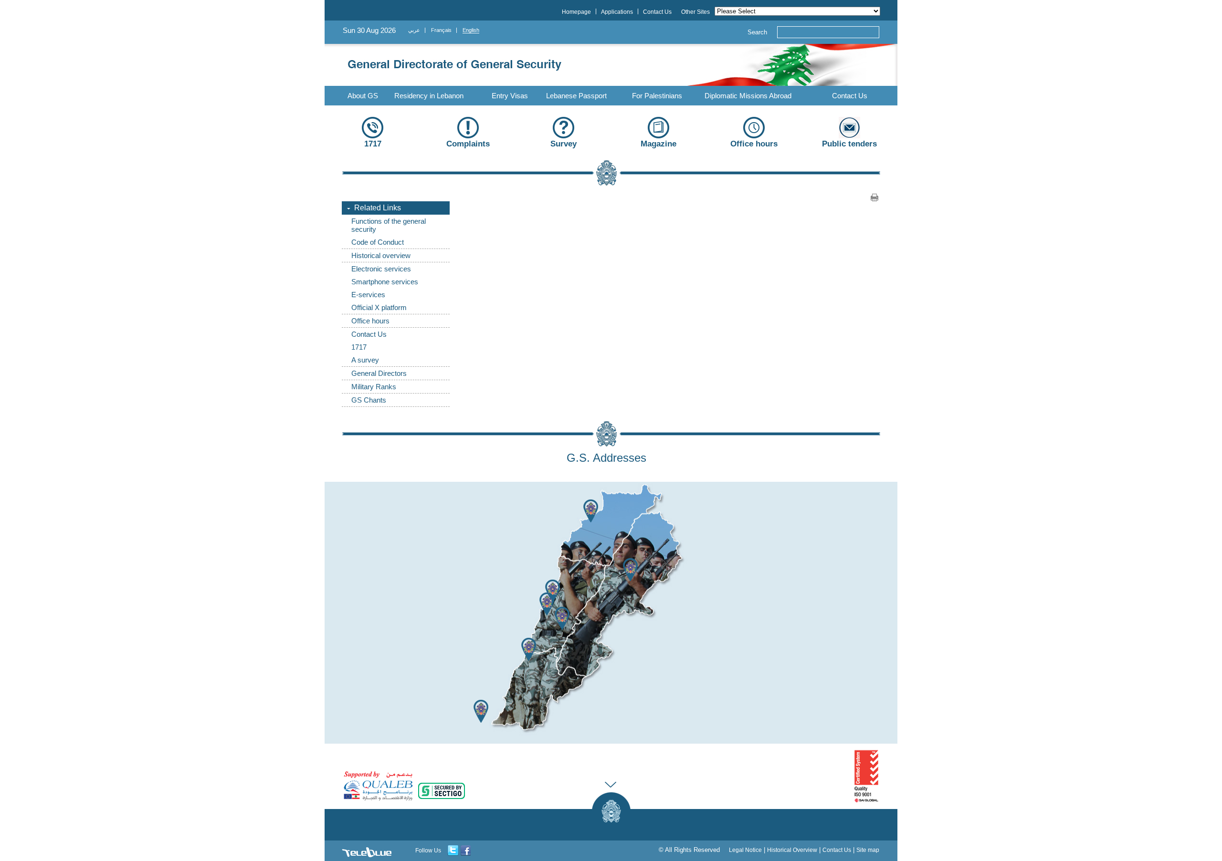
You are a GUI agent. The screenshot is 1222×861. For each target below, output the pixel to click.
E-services (368, 294)
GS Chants (368, 400)
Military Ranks (373, 387)
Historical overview (381, 255)
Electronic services (381, 269)
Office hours (370, 321)
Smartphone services (384, 282)
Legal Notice (745, 850)
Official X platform (379, 307)
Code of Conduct (377, 242)
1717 (359, 347)
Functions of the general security (388, 225)
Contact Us (849, 96)
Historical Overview (792, 850)
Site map (867, 850)
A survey (365, 360)
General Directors (379, 373)
